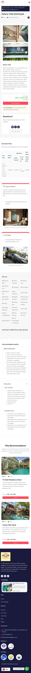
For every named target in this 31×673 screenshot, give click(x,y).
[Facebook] (12, 127)
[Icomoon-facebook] (2, 576)
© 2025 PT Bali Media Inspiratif (10, 664)
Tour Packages (4, 602)
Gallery (3, 622)
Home (2, 599)
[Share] (29, 18)
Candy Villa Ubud (9, 525)
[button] (29, 2)
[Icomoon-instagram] (5, 576)
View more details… (16, 590)
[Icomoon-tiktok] (8, 576)
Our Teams (3, 613)
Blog (2, 619)
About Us (3, 610)
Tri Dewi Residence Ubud (11, 480)
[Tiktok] (18, 127)
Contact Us (4, 616)
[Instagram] (15, 127)
